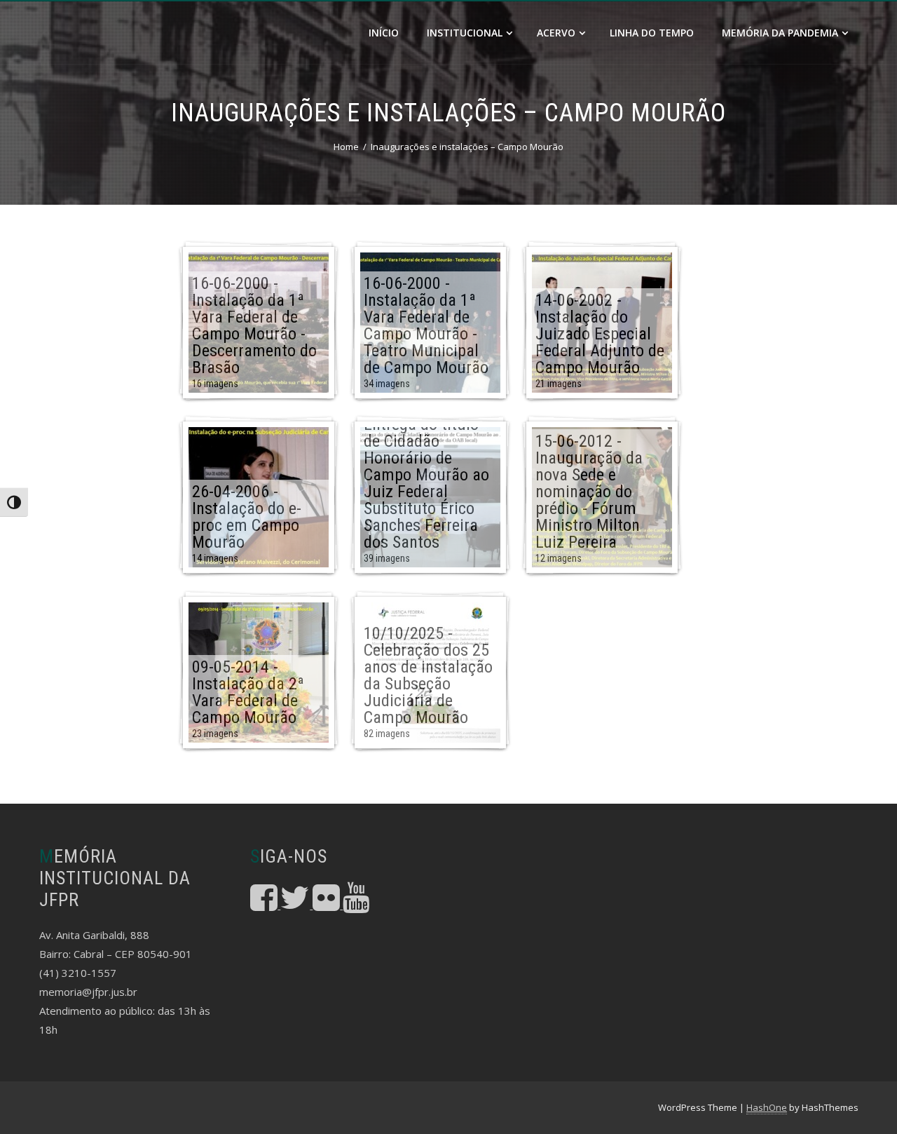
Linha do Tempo (652, 32)
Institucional (464, 32)
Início (384, 32)
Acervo (556, 32)
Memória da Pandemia (780, 32)
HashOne (766, 1107)
